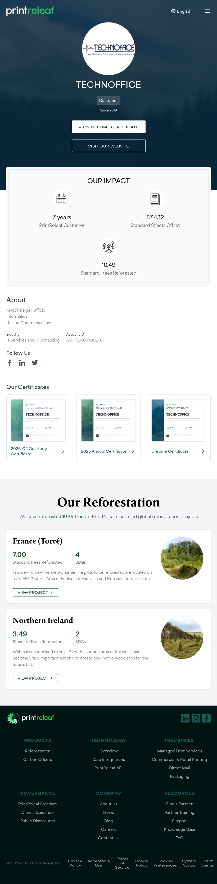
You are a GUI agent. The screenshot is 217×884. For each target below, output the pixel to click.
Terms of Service (122, 862)
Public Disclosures (37, 821)
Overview (109, 751)
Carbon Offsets (37, 759)
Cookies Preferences (165, 863)
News (108, 812)
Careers (108, 829)
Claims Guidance (37, 812)
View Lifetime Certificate (109, 126)
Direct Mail (179, 768)
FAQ (179, 838)
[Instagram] (196, 718)
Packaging (179, 776)
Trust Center (208, 863)
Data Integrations (108, 759)
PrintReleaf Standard (37, 804)
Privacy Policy (75, 863)
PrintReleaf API (108, 768)
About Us (108, 804)
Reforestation (38, 751)
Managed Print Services (179, 751)
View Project (32, 592)
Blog (108, 821)
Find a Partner (179, 804)
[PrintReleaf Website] (30, 11)
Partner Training (179, 812)
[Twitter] (35, 363)
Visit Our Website (108, 146)
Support (179, 821)
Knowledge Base (179, 829)
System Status (189, 863)
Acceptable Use (98, 863)
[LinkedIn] (22, 363)
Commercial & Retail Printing (179, 759)
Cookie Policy (141, 863)
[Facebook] (9, 363)
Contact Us (108, 838)
